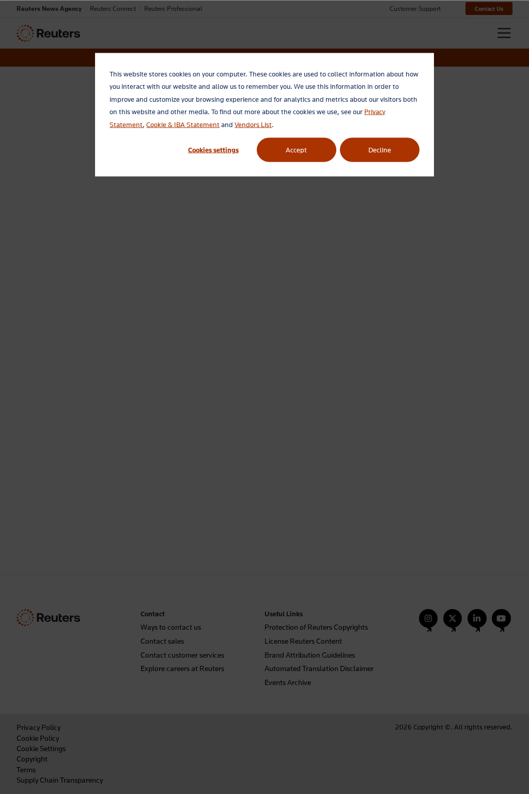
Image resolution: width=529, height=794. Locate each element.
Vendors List (253, 124)
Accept (296, 149)
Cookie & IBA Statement (183, 124)
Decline (379, 149)
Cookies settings (213, 149)
